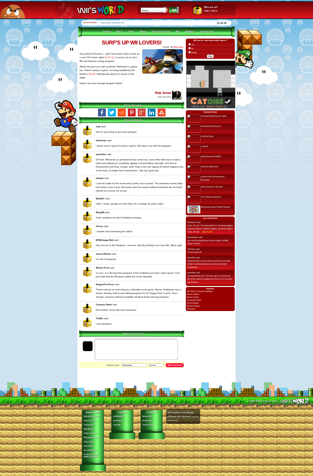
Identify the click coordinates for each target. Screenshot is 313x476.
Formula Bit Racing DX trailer (214, 116)
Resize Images (193, 306)
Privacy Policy (271, 401)
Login (206, 11)
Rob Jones (178, 47)
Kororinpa (88, 446)
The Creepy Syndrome (211, 197)
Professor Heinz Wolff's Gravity (91, 455)
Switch (107, 31)
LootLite (204, 146)
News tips (147, 416)
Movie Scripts (193, 297)
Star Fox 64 (207, 232)
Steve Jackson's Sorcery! (212, 187)
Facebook (117, 420)
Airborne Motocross (209, 166)
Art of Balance (90, 450)
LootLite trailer (207, 136)
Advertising (147, 425)
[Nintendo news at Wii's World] (100, 10)
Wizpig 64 (191, 222)
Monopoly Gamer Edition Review (215, 207)
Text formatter (193, 303)
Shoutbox (191, 309)
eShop (143, 31)
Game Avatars (193, 294)
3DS (131, 31)
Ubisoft (91, 74)
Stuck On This (90, 420)
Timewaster (89, 425)
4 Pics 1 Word (90, 433)
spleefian (191, 257)
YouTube (117, 425)
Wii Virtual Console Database (200, 291)
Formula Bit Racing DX (211, 126)
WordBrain (89, 429)
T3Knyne (191, 249)
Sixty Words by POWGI (211, 156)
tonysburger (192, 237)
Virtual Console (161, 31)
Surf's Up (109, 57)
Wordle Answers (91, 416)
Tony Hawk (89, 442)
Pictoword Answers (93, 437)
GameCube (207, 31)
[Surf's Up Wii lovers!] (162, 74)
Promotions (147, 420)
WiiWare (190, 31)
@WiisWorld (118, 416)
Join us (214, 11)
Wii (177, 31)
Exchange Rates (194, 300)
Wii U (120, 31)
